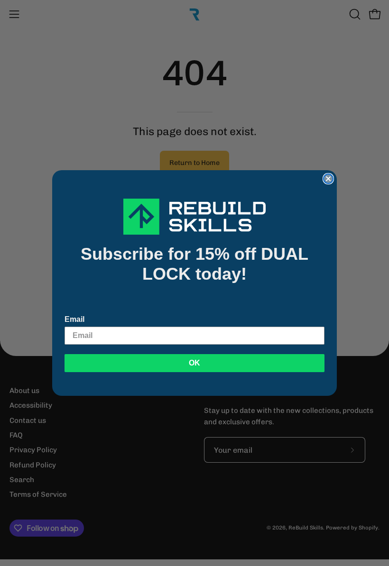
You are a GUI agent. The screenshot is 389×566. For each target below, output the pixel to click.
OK (194, 363)
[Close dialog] (328, 178)
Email (74, 319)
